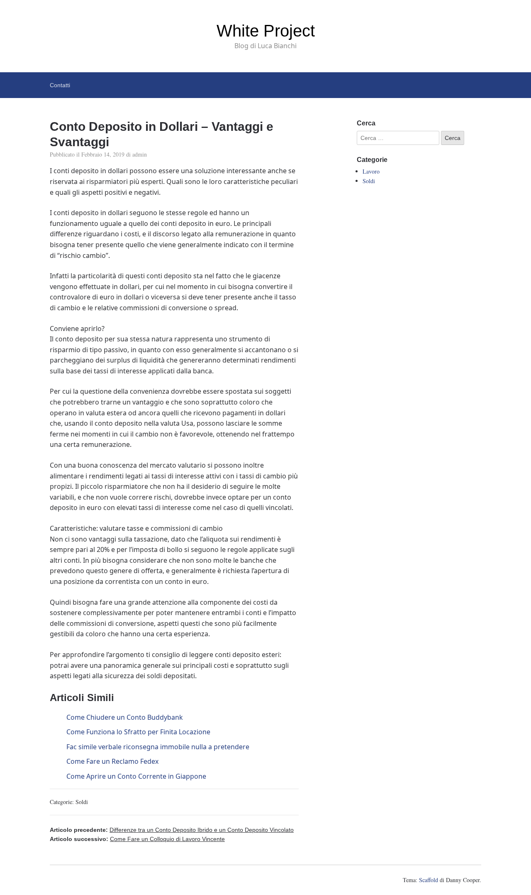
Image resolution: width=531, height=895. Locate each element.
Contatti (60, 85)
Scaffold (428, 880)
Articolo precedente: (172, 829)
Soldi (82, 802)
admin (139, 154)
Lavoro (371, 171)
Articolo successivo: (137, 839)
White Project (266, 31)
